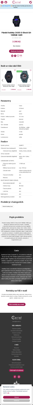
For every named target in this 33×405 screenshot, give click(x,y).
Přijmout (16, 397)
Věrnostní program (16, 362)
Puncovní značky (16, 339)
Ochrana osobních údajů (16, 367)
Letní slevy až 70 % (6, 5)
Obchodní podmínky (17, 337)
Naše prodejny (16, 350)
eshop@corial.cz (16, 321)
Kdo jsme (16, 347)
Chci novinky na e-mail (16, 304)
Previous (2, 80)
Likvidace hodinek (16, 341)
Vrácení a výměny (16, 332)
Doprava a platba (16, 328)
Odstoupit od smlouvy (16, 370)
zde (8, 393)
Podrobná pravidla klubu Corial (16, 365)
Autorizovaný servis (17, 354)
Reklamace (16, 335)
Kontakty (16, 356)
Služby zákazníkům (16, 352)
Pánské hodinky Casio (8, 206)
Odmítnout (16, 400)
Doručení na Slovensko (16, 330)
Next (30, 80)
